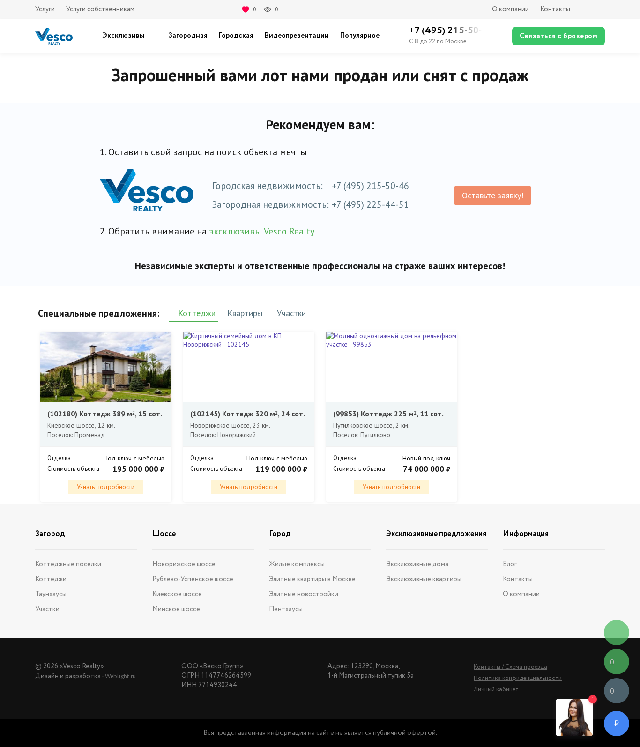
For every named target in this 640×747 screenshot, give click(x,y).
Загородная (188, 35)
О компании (510, 9)
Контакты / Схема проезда (510, 667)
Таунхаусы (51, 594)
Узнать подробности (105, 487)
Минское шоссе (176, 609)
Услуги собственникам (100, 9)
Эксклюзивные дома (417, 564)
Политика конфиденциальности (518, 678)
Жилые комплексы (297, 564)
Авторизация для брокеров (593, 9)
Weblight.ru (120, 676)
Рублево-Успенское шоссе (192, 579)
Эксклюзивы (123, 35)
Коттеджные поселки (68, 564)
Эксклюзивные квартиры (423, 579)
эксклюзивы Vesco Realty (261, 231)
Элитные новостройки (303, 594)
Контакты (555, 9)
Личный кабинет (496, 689)
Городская (236, 35)
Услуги (45, 9)
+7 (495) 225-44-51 (370, 204)
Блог (510, 564)
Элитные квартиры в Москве (312, 579)
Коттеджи (51, 579)
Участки (47, 609)
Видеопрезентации (297, 35)
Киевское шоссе (177, 594)
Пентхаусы (286, 609)
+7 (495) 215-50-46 (370, 186)
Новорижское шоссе (184, 564)
